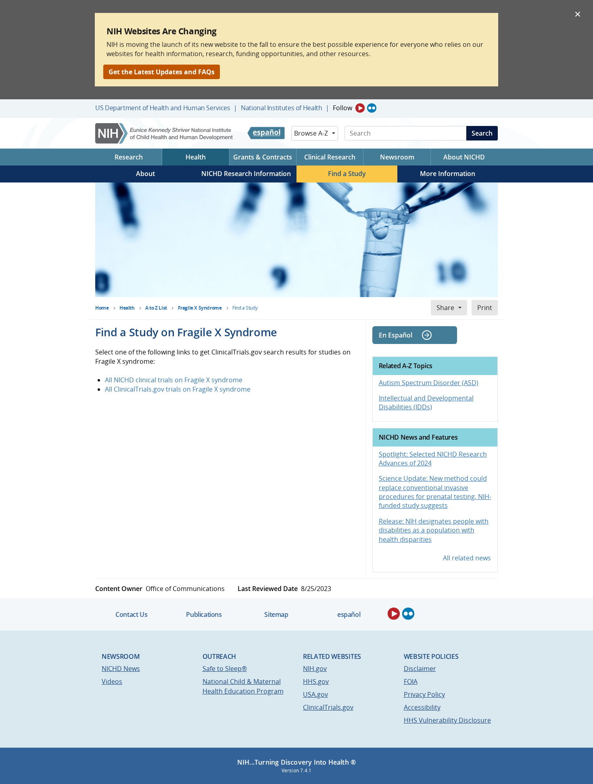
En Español (395, 335)
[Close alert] (577, 13)
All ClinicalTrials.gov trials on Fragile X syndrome (178, 389)
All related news (467, 557)
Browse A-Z (311, 133)
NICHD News (121, 668)
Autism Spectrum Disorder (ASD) (428, 382)
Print (484, 307)
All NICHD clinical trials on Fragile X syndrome (173, 379)
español (348, 614)
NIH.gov (315, 668)
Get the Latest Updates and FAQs (162, 71)
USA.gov (315, 694)
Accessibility (422, 707)
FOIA (411, 681)
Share (445, 307)
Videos (112, 681)
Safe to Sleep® (225, 668)
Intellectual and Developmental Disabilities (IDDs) (426, 402)
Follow (342, 107)
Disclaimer (420, 668)
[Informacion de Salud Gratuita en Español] (266, 133)
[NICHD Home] (164, 133)
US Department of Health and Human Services (162, 107)
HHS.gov (316, 681)
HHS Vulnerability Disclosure (447, 720)
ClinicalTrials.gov (328, 707)
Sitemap (276, 614)
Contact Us (131, 614)
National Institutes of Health (281, 107)
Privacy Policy (424, 694)
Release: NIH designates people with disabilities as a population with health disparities (434, 530)
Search (482, 133)
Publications (203, 614)
